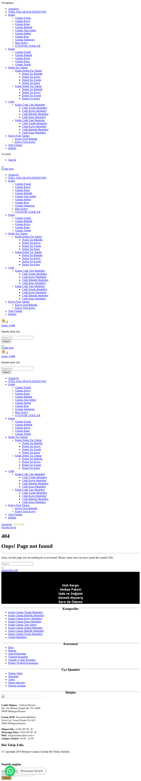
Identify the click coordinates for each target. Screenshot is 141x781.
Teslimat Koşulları (18, 656)
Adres (11, 679)
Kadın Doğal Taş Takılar (28, 70)
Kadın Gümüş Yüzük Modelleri (25, 612)
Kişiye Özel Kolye (25, 141)
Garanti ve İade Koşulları (22, 659)
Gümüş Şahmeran (25, 39)
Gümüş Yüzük (23, 18)
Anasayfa (13, 8)
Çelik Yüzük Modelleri (34, 107)
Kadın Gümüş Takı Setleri (22, 624)
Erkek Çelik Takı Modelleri (30, 120)
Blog (11, 647)
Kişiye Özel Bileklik (26, 138)
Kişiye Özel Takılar (18, 135)
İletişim (12, 650)
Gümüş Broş (22, 36)
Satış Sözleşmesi (17, 653)
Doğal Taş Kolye (31, 76)
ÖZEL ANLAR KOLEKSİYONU (27, 11)
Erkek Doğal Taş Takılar (28, 86)
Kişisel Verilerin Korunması (23, 663)
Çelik (11, 101)
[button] (10, 771)
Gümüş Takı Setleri (25, 30)
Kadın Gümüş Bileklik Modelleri (26, 615)
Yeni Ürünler (15, 145)
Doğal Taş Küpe (31, 83)
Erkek (11, 49)
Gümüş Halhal (23, 33)
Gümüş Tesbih (23, 64)
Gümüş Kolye (22, 21)
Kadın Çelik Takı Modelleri (30, 104)
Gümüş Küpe (22, 24)
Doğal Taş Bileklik (32, 73)
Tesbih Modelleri (17, 637)
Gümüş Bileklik (23, 27)
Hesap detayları (16, 682)
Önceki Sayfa (8, 527)
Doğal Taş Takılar (18, 67)
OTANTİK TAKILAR (27, 45)
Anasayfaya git (9, 570)
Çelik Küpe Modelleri (34, 117)
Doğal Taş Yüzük (31, 80)
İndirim (12, 148)
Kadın (11, 14)
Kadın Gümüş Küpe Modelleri (24, 621)
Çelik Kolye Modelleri (34, 111)
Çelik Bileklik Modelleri (35, 114)
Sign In (12, 159)
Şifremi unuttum (17, 685)
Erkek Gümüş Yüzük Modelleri (25, 634)
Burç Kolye (21, 42)
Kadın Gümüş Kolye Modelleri (25, 618)
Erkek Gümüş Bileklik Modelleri (26, 630)
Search (6, 341)
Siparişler (13, 676)
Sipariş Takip (15, 673)
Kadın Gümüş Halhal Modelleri (25, 627)
